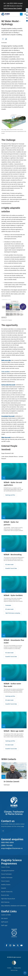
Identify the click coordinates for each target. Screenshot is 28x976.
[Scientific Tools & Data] (6, 39)
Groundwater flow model (7, 416)
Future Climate (5, 867)
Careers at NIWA (6, 915)
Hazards (3, 888)
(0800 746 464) (7, 845)
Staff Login (4, 925)
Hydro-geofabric (5, 371)
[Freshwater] (2, 39)
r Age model (7, 437)
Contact (9, 968)
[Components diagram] (14, 307)
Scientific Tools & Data (11, 568)
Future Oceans (5, 881)
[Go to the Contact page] (2, 830)
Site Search (4, 918)
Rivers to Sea (5, 895)
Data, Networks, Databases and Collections (13, 905)
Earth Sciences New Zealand (13, 8)
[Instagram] (27, 12)
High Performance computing (12, 613)
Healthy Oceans (5, 884)
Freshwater (4, 42)
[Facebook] (27, 9)
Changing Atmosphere (7, 870)
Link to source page (14, 481)
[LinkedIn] (27, 15)
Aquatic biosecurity (6, 891)
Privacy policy (17, 968)
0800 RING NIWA (7, 842)
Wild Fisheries (5, 902)
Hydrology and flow (10, 495)
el (14, 384)
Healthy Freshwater (6, 877)
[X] (27, 18)
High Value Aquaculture (8, 898)
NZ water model (9, 564)
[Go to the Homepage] (5, 14)
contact (19, 826)
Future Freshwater (6, 874)
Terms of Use (14, 970)
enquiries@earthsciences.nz (12, 848)
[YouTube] (27, 21)
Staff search (4, 922)
